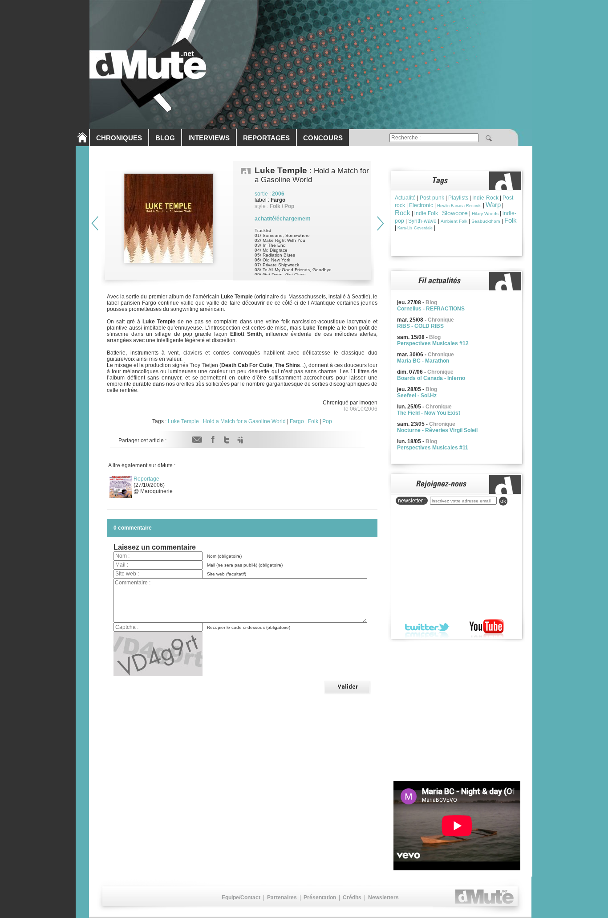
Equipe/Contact (241, 897)
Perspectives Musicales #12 (433, 343)
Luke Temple (183, 421)
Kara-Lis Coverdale (415, 228)
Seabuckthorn (485, 221)
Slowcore (455, 212)
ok (503, 501)
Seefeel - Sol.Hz (417, 395)
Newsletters (383, 897)
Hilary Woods (485, 213)
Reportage (146, 479)
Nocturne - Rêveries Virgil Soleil (437, 430)
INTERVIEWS (209, 138)
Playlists (458, 198)
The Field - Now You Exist (428, 413)
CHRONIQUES (119, 138)
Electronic (421, 205)
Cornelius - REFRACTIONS (431, 309)
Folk (313, 421)
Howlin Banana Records (459, 206)
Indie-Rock (485, 198)
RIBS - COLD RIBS (420, 326)
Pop (327, 421)
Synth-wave (422, 221)
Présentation (320, 897)
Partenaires (282, 897)
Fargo (297, 421)
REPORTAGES (266, 138)
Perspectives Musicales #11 (432, 448)
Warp (493, 204)
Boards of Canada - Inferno (431, 378)
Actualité (405, 198)
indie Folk (426, 213)
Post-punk (432, 198)
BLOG (165, 138)
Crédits (352, 897)
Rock (402, 212)
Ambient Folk (454, 221)
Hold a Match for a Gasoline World (244, 421)
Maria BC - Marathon (423, 361)
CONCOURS (323, 138)
